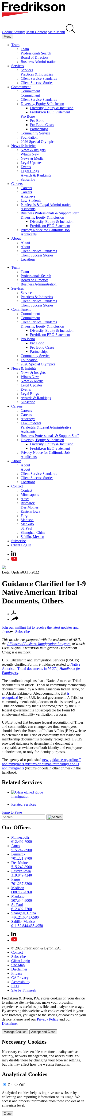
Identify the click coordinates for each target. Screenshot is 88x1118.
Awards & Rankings (36, 175)
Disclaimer (19, 969)
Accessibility (20, 982)
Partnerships (39, 129)
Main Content (36, 32)
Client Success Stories (37, 83)
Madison (27, 520)
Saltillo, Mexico (32, 537)
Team (15, 45)
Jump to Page (12, 812)
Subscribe (28, 179)
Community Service (35, 133)
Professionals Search (36, 53)
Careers (17, 184)
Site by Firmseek (23, 990)
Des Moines (29, 507)
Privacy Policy (47, 1019)
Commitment (21, 87)
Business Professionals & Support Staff (50, 213)
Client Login (20, 961)
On (10, 1085)
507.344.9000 (21, 900)
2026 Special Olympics (38, 142)
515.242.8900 (21, 850)
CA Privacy (20, 978)
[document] (44, 1077)
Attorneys (28, 196)
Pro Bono (28, 116)
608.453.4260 (21, 892)
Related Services (22, 782)
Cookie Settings (13, 32)
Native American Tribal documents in (41, 668)
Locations (28, 259)
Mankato (27, 524)
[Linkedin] (13, 554)
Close (7, 1113)
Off (21, 1085)
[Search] (70, 32)
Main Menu (56, 32)
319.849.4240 (21, 875)
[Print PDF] (13, 614)
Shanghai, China (33, 532)
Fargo (25, 516)
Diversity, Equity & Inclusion (42, 104)
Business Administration (39, 62)
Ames (25, 499)
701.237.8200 (21, 884)
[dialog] (44, 1015)
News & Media (32, 158)
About (16, 238)
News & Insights (23, 146)
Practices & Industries (37, 74)
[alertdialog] (44, 1077)
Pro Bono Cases (42, 125)
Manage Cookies (15, 1032)
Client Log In (21, 545)
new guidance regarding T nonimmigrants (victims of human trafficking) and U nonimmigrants (41, 764)
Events (26, 167)
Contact (17, 486)
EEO (15, 986)
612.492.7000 (21, 842)
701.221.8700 (21, 858)
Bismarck (28, 503)
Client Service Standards (39, 78)
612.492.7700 (21, 909)
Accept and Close (43, 1032)
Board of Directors (34, 57)
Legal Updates (31, 163)
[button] (15, 619)
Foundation (29, 137)
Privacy (17, 973)
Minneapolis (30, 495)
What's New (30, 154)
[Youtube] (14, 560)
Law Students (31, 200)
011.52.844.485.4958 (27, 926)
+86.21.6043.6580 (25, 917)
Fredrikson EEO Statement (50, 112)
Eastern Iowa (30, 511)
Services (17, 66)
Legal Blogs (30, 171)
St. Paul (26, 528)
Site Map (18, 965)
